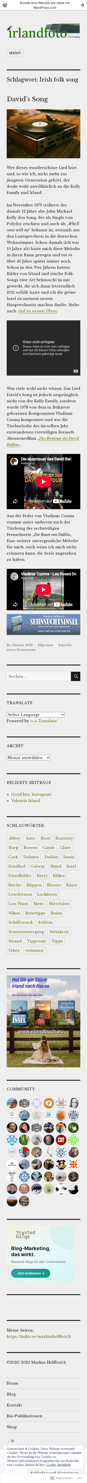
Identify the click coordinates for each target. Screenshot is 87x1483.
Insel (71, 866)
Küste (71, 885)
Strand (15, 941)
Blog (11, 1394)
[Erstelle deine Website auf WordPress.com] (43, 5)
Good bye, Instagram (31, 794)
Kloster (54, 885)
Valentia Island (25, 800)
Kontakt (14, 1405)
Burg (13, 847)
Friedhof (16, 866)
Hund (55, 866)
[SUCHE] (75, 676)
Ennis (68, 857)
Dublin (51, 857)
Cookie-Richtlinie (58, 1465)
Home (12, 1383)
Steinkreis (59, 932)
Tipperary (36, 941)
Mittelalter (59, 903)
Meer (38, 903)
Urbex (14, 950)
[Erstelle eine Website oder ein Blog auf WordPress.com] (12, 1441)
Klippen (34, 885)
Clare (65, 847)
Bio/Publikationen (24, 1416)
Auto (30, 838)
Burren (30, 847)
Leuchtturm (20, 894)
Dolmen (31, 857)
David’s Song (27, 99)
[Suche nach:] (39, 676)
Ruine (56, 913)
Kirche (14, 885)
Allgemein (45, 645)
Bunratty (64, 838)
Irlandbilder (20, 875)
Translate (47, 721)
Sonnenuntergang (26, 932)
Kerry (42, 875)
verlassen (34, 950)
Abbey (14, 838)
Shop (12, 1427)
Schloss (45, 922)
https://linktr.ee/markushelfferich (39, 1336)
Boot (45, 838)
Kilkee (59, 875)
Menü (15, 53)
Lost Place (18, 903)
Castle (49, 847)
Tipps (57, 941)
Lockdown (47, 894)
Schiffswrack (20, 922)
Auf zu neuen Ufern (37, 311)
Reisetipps (35, 913)
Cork (13, 857)
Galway (38, 866)
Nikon (14, 913)
